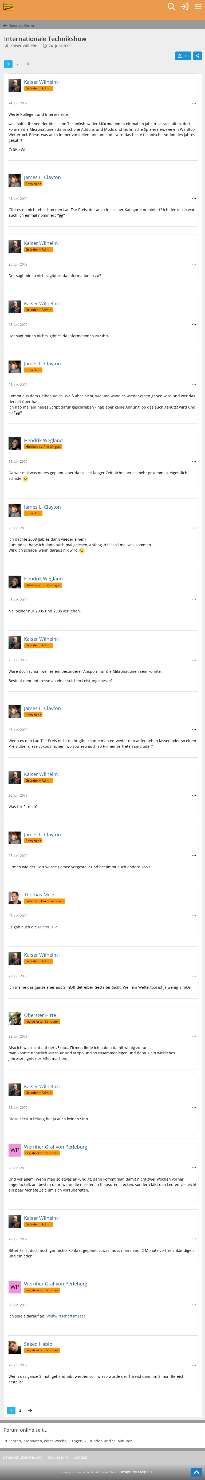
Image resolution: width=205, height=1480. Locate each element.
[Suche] (171, 6)
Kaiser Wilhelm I (25, 45)
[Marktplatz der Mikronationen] (9, 6)
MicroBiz (45, 926)
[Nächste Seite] (27, 64)
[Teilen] (197, 56)
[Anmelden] (184, 6)
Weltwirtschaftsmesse (66, 1316)
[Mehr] (194, 103)
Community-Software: (85, 1472)
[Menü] (198, 6)
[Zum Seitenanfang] (196, 1472)
